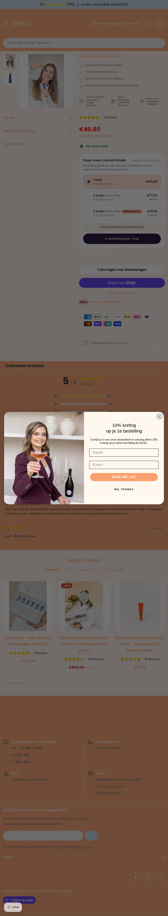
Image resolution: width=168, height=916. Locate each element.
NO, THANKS (124, 489)
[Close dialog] (159, 416)
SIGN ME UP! (124, 477)
